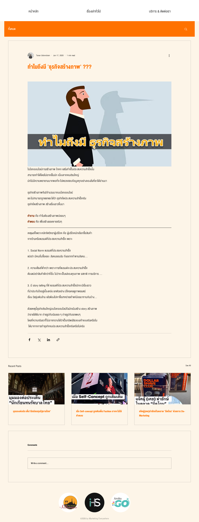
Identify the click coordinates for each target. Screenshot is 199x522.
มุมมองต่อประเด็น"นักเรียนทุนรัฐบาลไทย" (32, 411)
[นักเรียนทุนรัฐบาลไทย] (36, 388)
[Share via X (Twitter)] (39, 340)
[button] (186, 28)
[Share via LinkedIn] (48, 340)
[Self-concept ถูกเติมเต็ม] (100, 388)
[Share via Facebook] (29, 340)
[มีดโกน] (162, 388)
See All (188, 365)
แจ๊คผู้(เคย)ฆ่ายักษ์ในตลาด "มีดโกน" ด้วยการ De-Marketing (162, 413)
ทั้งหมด (12, 29)
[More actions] (169, 55)
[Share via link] (58, 340)
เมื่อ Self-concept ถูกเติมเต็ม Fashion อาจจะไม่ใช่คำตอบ (99, 413)
